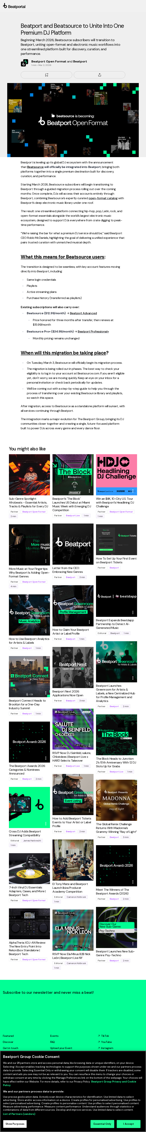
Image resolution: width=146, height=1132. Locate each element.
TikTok (105, 1036)
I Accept (128, 1124)
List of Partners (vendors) (19, 1114)
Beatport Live (73, 515)
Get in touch (10, 1048)
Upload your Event (61, 1048)
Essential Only (102, 1124)
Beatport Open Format (34, 511)
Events (54, 1036)
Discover (8, 1042)
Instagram (107, 1048)
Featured (8, 1036)
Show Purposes (15, 1124)
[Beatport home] (73, 6)
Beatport (70, 577)
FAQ (52, 1042)
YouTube (106, 1042)
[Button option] (45, 491)
